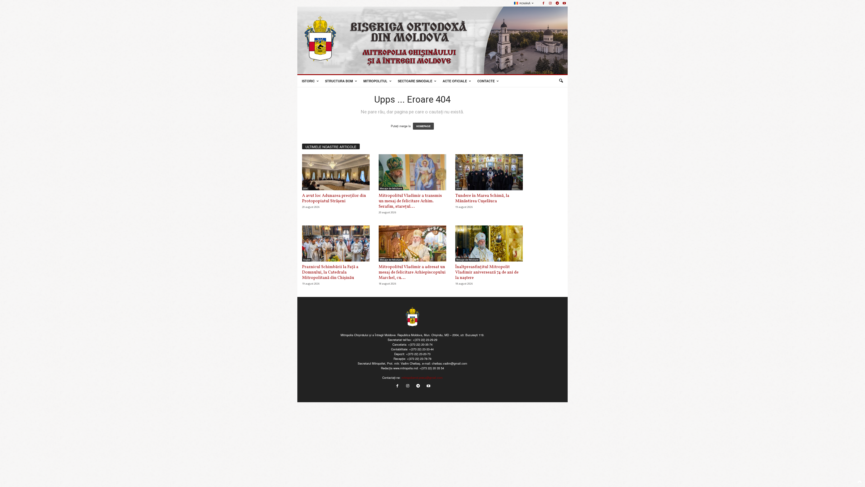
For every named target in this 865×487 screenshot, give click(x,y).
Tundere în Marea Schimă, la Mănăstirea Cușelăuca (482, 198)
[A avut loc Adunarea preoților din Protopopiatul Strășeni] (336, 172)
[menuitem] (523, 3)
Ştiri (305, 188)
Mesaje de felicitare (391, 188)
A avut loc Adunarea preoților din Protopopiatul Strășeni (334, 198)
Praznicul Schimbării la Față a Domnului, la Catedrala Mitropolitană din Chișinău (330, 272)
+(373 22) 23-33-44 (421, 349)
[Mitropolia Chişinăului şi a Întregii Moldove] (432, 40)
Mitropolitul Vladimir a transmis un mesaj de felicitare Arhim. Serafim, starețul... (410, 201)
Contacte (486, 81)
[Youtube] (564, 3)
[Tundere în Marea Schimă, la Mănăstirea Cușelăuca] (489, 172)
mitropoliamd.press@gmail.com (422, 377)
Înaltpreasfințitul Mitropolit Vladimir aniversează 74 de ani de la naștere (487, 272)
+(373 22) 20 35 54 (431, 368)
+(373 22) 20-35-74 (420, 344)
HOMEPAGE (423, 126)
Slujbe (306, 259)
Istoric (308, 81)
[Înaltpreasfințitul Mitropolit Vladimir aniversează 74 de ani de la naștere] (489, 243)
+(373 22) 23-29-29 (425, 340)
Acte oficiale (455, 81)
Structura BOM (339, 81)
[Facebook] (543, 3)
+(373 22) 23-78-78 (419, 358)
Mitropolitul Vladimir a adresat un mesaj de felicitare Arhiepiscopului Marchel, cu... (412, 272)
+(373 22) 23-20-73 (418, 354)
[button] (561, 81)
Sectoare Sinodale (415, 81)
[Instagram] (550, 3)
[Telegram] (557, 3)
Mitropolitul (375, 81)
